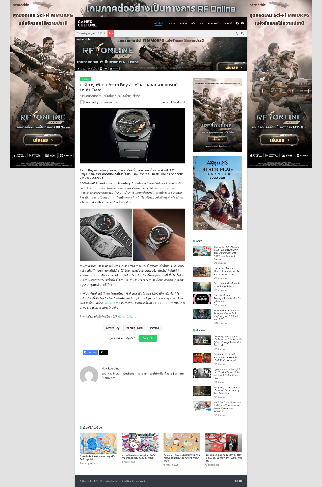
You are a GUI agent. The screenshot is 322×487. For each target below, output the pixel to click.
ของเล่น (171, 23)
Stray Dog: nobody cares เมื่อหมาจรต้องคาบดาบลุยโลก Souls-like (227, 390)
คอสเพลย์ (213, 23)
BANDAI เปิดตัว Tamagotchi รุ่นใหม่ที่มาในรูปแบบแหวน (227, 298)
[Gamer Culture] (87, 23)
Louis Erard (111, 303)
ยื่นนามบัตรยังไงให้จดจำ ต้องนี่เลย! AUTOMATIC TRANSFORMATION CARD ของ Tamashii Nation (226, 253)
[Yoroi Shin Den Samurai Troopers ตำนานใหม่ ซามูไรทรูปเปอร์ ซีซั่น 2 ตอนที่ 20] (202, 314)
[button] (161, 54)
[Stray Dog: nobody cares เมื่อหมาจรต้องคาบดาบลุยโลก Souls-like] (202, 391)
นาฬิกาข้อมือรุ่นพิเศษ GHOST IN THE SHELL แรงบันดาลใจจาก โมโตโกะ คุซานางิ (223, 458)
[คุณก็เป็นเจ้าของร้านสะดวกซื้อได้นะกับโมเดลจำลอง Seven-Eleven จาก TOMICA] (202, 406)
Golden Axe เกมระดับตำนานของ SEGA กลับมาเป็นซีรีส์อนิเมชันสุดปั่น (227, 357)
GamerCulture (127, 316)
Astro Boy (113, 328)
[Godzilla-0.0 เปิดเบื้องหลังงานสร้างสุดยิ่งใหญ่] (202, 287)
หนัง (193, 23)
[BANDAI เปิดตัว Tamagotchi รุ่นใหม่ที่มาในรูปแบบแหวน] (202, 299)
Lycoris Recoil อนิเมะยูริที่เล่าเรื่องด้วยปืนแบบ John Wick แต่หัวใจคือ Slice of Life (227, 374)
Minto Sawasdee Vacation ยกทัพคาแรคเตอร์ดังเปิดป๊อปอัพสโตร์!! (139, 456)
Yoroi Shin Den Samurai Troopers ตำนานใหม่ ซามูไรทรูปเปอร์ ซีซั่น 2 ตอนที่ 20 (226, 315)
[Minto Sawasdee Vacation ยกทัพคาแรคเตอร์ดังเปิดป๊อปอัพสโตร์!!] (140, 442)
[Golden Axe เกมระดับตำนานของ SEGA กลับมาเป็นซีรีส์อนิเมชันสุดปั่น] (202, 358)
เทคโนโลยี (227, 23)
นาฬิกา (155, 328)
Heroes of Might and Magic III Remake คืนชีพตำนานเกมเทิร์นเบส (226, 271)
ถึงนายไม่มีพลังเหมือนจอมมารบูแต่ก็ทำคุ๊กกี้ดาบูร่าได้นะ (98, 458)
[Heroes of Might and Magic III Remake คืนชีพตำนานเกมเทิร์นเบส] (202, 272)
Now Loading (92, 102)
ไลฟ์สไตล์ (158, 23)
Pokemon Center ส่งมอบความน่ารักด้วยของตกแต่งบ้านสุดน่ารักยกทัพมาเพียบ (182, 458)
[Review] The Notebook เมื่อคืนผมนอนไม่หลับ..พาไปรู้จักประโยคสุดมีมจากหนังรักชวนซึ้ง (228, 341)
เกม (201, 23)
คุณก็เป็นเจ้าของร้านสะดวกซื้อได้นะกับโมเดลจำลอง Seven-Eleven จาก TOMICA (228, 407)
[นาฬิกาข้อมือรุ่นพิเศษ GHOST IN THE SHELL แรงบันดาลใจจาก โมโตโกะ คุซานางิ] (223, 442)
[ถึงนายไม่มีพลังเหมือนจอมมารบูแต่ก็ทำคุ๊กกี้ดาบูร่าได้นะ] (98, 443)
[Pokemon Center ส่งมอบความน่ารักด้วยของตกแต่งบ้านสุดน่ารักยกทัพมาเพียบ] (182, 442)
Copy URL (148, 338)
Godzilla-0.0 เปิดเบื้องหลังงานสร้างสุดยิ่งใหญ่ (227, 285)
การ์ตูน (183, 23)
